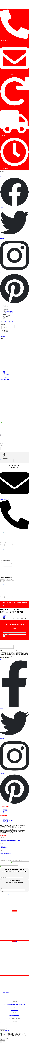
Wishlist (5, 318)
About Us (5, 306)
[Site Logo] (7, 321)
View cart (2, 1030)
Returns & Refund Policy (8, 820)
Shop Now (2, 7)
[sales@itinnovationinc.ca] (14, 497)
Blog (4, 314)
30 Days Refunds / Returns (6, 379)
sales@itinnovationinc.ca (4, 173)
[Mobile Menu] (2, 368)
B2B (4, 310)
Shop (4, 307)
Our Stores (5, 316)
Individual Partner (9, 311)
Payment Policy (6, 817)
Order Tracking (6, 315)
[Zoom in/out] (0, 1041)
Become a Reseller (9, 312)
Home (4, 305)
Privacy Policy (6, 819)
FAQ (4, 812)
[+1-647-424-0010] (14, 529)
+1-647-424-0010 (14, 1010)
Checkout (7, 1030)
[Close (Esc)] (4, 1041)
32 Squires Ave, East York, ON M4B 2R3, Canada (10, 840)
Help (4, 317)
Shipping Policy (6, 821)
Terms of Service (6, 822)
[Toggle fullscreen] (1, 1041)
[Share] (3, 1041)
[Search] (14, 326)
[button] (3, 324)
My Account (5, 811)
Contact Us (5, 309)
